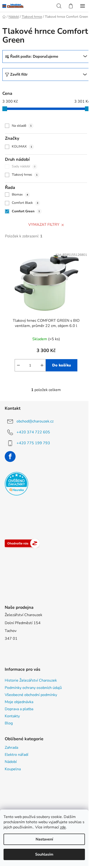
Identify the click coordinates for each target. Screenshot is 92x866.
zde (63, 827)
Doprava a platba (19, 709)
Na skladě (22, 125)
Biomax (20, 194)
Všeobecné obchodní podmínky (31, 694)
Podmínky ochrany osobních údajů (33, 687)
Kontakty (12, 716)
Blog (9, 723)
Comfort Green (26, 211)
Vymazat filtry (43, 224)
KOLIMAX (22, 146)
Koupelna (13, 769)
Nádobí (11, 761)
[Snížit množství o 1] (18, 365)
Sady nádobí (23, 166)
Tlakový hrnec (25, 174)
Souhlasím (44, 854)
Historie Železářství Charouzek (31, 680)
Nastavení (44, 839)
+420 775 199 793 (33, 442)
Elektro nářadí (16, 754)
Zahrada (11, 747)
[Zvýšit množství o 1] (42, 365)
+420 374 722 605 (33, 432)
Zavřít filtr (19, 74)
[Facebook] (10, 456)
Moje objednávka (19, 702)
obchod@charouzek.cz (35, 421)
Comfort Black (25, 202)
